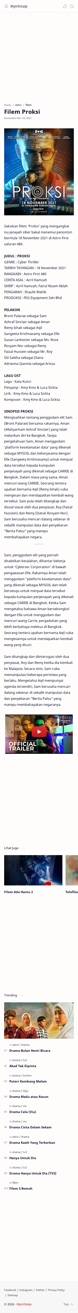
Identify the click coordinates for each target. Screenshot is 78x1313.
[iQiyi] (25, 1091)
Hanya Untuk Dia (22, 1158)
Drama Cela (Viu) (22, 1112)
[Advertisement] (39, 56)
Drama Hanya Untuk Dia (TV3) (32, 1173)
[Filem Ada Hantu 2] (33, 870)
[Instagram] (26, 1290)
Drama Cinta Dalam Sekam (30, 1127)
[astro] (16, 1045)
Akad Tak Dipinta (22, 1066)
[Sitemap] (12, 1295)
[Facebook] (10, 1290)
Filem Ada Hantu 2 (18, 892)
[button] (65, 6)
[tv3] (25, 1060)
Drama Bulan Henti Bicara (29, 1050)
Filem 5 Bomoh (20, 1188)
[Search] (72, 6)
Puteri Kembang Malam (28, 1081)
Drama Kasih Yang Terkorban (32, 1142)
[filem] (15, 1182)
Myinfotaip (18, 6)
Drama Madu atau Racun (28, 1097)
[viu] (25, 1106)
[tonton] (27, 1075)
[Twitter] (40, 1290)
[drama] (25, 1045)
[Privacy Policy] (56, 1290)
